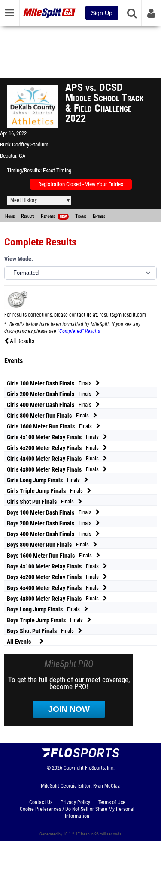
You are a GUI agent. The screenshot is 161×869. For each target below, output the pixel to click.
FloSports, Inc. (100, 768)
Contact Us (40, 802)
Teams (80, 216)
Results (27, 216)
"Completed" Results (79, 331)
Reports (54, 216)
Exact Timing (57, 170)
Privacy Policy (75, 802)
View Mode (17, 259)
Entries (99, 216)
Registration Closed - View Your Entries (80, 184)
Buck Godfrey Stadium (24, 144)
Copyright (74, 768)
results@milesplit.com (123, 315)
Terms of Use (111, 802)
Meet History (23, 200)
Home (10, 216)
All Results (21, 341)
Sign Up (101, 12)
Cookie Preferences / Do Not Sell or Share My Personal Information (77, 812)
